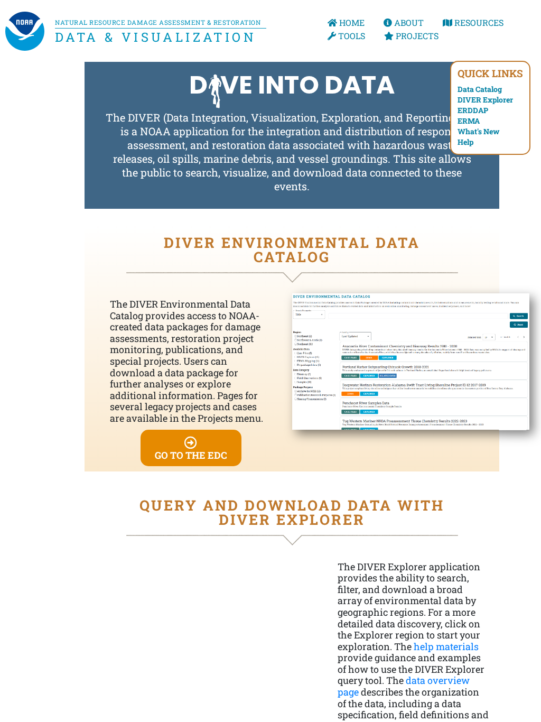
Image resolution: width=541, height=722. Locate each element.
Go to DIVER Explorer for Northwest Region (114, 632)
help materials (446, 646)
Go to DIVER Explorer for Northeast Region (386, 641)
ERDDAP (473, 110)
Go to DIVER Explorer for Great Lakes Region (316, 592)
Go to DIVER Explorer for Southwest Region (114, 674)
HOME (351, 22)
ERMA (469, 121)
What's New (478, 131)
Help (465, 142)
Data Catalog (480, 89)
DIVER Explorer (485, 100)
